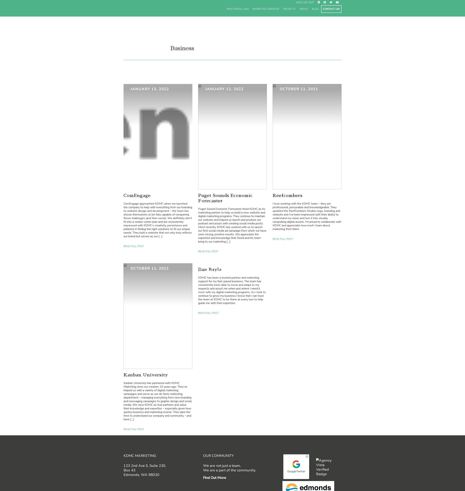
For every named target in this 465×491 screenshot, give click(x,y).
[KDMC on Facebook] (326, 2)
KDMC (152, 8)
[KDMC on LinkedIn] (320, 2)
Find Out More (214, 477)
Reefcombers (287, 195)
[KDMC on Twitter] (332, 2)
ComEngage (137, 195)
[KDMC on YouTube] (338, 2)
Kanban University (146, 375)
